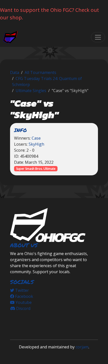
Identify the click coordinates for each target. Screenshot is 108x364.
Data (14, 72)
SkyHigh (36, 144)
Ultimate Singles (31, 90)
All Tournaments (40, 72)
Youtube (23, 302)
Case (36, 138)
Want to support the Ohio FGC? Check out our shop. (49, 14)
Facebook (23, 296)
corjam (82, 347)
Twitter (21, 290)
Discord (22, 308)
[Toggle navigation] (98, 37)
